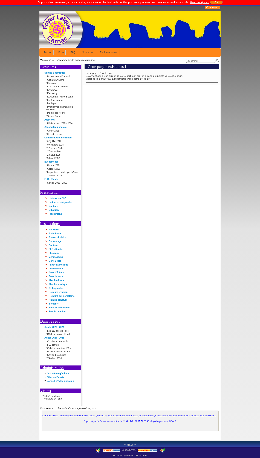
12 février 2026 (55, 148)
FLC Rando (53, 345)
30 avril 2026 (54, 158)
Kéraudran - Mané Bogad (60, 96)
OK (216, 2)
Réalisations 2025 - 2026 (60, 123)
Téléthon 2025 (54, 175)
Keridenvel (53, 90)
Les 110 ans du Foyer (58, 330)
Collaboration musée (57, 341)
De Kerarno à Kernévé (59, 76)
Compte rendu (54, 134)
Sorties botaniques (56, 355)
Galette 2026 (54, 168)
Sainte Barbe (54, 116)
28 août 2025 (54, 154)
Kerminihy (52, 93)
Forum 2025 (53, 165)
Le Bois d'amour (55, 100)
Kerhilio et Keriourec (58, 86)
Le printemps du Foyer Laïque (63, 172)
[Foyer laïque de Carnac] (57, 44)
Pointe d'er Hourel (56, 112)
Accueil (61, 59)
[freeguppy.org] (112, 450)
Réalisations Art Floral (58, 334)
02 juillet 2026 (54, 141)
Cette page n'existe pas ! (107, 66)
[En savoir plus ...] (148, 450)
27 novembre (54, 151)
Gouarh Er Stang (56, 80)
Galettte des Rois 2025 (59, 348)
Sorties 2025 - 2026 (57, 182)
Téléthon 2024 (54, 358)
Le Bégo (51, 103)
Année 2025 (53, 130)
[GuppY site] (98, 450)
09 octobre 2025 (55, 144)
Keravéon (52, 83)
